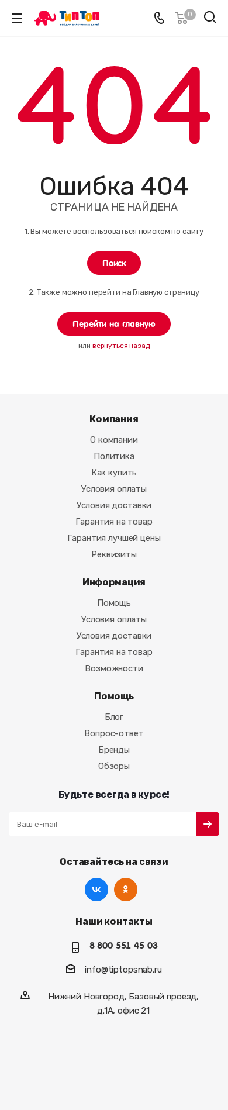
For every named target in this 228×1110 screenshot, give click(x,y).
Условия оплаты (114, 489)
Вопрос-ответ (113, 733)
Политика (114, 456)
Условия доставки (114, 505)
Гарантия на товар (113, 521)
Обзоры (114, 766)
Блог (114, 717)
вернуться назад (121, 346)
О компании (114, 440)
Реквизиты (114, 554)
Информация (114, 582)
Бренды (114, 749)
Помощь (114, 603)
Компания (114, 419)
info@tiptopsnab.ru (123, 969)
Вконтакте (96, 889)
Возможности (114, 668)
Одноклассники (125, 889)
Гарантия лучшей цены (113, 538)
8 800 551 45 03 (123, 945)
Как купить (114, 472)
